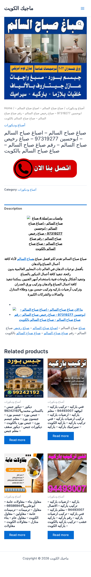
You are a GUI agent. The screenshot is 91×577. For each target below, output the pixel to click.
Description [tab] (13, 208)
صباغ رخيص (21, 328)
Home (8, 108)
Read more (17, 440)
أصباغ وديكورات (75, 108)
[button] (80, 24)
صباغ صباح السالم (56, 333)
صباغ (82, 328)
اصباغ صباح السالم (45, 328)
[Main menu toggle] (82, 8)
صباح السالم (25, 259)
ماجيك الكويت (18, 8)
